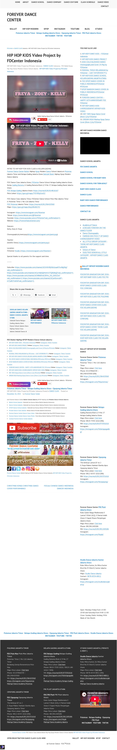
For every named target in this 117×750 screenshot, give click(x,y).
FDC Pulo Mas (12, 653)
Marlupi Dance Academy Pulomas (19, 684)
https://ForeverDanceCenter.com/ (27, 221)
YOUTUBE (75, 28)
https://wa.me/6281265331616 (96, 476)
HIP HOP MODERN (30, 28)
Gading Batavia (18, 185)
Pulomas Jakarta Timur (25, 33)
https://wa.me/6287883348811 (96, 675)
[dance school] (40, 465)
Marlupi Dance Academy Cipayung (19, 722)
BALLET (13, 28)
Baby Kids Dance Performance (94, 200)
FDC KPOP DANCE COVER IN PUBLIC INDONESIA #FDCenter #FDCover (30, 359)
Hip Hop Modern (87, 738)
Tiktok (49, 342)
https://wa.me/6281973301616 (96, 423)
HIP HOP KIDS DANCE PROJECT (18, 345)
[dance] (40, 454)
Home (17, 2)
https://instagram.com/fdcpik (55, 719)
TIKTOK (59, 36)
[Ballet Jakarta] (28, 470)
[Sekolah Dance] (37, 470)
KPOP (46, 28)
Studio (98, 28)
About (26, 2)
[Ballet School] (14, 470)
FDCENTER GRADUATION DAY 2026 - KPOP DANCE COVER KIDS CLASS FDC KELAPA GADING (95, 305)
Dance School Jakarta (15, 405)
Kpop (37, 171)
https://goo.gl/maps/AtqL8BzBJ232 (26, 207)
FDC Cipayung (12, 697)
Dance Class (86, 194)
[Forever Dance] (40, 443)
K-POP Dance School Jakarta (18, 408)
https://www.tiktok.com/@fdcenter (27, 215)
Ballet (26, 171)
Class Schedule (88, 2)
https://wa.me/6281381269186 (96, 529)
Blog (87, 28)
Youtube (54, 342)
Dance (48, 171)
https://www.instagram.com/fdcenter (30, 212)
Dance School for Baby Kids (93, 178)
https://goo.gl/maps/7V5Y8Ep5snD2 (31, 193)
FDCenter (10, 48)
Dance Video (103, 2)
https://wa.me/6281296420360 (41, 204)
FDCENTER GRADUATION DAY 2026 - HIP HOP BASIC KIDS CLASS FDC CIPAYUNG (95, 316)
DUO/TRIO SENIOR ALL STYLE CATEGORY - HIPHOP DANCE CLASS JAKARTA (94, 255)
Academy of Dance (90, 225)
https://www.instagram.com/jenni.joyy (42, 234)
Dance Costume (71, 2)
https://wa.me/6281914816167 (45, 190)
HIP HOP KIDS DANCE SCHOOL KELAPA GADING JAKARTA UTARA (28, 356)
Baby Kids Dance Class (90, 189)
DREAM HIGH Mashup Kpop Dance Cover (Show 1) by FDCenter (28, 375)
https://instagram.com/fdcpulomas (20, 681)
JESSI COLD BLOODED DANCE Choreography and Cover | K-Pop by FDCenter (32, 348)
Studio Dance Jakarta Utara (101, 633)
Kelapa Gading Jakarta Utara (48, 33)
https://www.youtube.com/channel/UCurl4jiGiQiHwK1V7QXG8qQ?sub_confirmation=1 (40, 273)
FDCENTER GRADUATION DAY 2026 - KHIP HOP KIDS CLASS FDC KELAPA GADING (95, 338)
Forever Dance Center (22, 17)
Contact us (85, 211)
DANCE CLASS (18, 48)
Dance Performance (89, 206)
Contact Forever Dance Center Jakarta (20, 419)
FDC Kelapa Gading (14, 190)
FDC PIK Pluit (49, 695)
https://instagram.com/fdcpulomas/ (94, 382)
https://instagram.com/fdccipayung (20, 719)
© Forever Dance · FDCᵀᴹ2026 (58, 743)
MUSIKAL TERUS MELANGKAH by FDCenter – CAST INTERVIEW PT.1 (29, 353)
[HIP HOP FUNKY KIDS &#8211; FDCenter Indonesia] (60, 313)
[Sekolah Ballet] (23, 470)
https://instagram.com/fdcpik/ (92, 534)
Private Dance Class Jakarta (17, 410)
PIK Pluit (95, 720)
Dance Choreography (90, 233)
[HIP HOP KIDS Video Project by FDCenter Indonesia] (40, 432)
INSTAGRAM (59, 28)
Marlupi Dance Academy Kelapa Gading (58, 681)
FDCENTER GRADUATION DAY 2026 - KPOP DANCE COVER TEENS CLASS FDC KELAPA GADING (95, 327)
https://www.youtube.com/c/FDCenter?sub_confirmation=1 (37, 218)
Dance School (37, 2)
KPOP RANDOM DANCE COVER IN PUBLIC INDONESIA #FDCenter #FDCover (31, 362)
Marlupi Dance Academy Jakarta (56, 722)
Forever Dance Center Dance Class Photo (22, 416)
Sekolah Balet (48, 174)
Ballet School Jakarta (15, 402)
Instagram (44, 342)
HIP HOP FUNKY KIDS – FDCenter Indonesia (22, 342)
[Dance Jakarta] (9, 470)
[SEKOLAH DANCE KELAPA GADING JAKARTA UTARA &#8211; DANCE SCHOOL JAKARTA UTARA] (20, 320)
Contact (105, 6)
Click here (98, 368)
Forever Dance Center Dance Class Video (22, 413)
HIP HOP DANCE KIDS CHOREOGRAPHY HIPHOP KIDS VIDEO (27, 370)
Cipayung (106, 717)
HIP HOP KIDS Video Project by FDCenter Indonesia (89, 732)
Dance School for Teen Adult (93, 183)
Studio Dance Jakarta (93, 573)
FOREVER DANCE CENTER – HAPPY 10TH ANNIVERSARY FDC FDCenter (30, 367)
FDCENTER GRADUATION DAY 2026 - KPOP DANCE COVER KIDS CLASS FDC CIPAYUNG (95, 285)
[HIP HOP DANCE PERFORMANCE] (40, 313)
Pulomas (68, 171)
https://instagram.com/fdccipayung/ (94, 482)
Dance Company (54, 2)
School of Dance (89, 250)
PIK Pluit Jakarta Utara (91, 33)
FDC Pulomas (12, 204)
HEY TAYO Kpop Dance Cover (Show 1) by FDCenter (24, 373)
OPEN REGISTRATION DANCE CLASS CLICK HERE (26, 738)
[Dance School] (18, 470)
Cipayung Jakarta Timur (71, 33)
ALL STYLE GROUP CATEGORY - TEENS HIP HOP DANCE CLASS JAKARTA (93, 244)
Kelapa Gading (95, 717)
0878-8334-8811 (94, 576)
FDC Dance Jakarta (88, 166)
